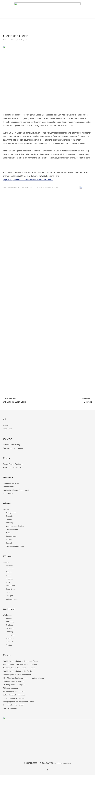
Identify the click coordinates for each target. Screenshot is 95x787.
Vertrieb (9, 533)
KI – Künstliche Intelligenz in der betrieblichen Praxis (23, 678)
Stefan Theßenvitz (22, 40)
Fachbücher (10, 586)
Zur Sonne (55, 187)
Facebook (9, 569)
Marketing (9, 523)
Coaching (9, 632)
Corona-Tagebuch (10, 708)
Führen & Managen (10, 688)
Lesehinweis (8, 493)
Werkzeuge (7, 615)
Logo (8, 592)
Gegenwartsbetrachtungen (13, 705)
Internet (9, 540)
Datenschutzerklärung (11, 445)
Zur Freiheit (48, 187)
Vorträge (9, 645)
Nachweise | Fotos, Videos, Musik (16, 490)
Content (9, 543)
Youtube (9, 572)
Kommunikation (12, 529)
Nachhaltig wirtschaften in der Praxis (17, 671)
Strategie (9, 516)
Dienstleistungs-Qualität (15, 526)
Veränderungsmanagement (13, 691)
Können (6, 562)
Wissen (6, 509)
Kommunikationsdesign (15, 546)
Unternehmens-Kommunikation (15, 695)
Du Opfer (87, 400)
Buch (42, 187)
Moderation (10, 635)
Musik (8, 582)
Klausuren (9, 628)
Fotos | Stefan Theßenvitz (13, 464)
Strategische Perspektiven (13, 681)
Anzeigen (9, 596)
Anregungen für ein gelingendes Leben (21, 187)
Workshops (10, 638)
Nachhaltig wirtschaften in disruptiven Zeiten (20, 661)
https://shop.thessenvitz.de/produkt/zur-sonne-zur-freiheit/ (28, 179)
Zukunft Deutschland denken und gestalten (20, 664)
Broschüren (10, 589)
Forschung (10, 621)
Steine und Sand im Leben (14, 400)
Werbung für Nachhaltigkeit (13, 685)
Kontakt (6, 425)
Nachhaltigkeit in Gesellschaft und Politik (19, 668)
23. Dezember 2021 (8, 40)
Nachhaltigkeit (11, 536)
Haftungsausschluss (11, 483)
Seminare (9, 642)
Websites (9, 565)
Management (11, 513)
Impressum (7, 429)
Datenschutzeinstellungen (13, 448)
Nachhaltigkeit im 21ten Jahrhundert (17, 675)
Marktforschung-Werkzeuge (14, 698)
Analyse (9, 618)
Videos (8, 576)
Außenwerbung (12, 599)
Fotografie (10, 579)
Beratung (9, 625)
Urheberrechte (8, 487)
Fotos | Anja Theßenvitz (12, 467)
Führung (9, 519)
